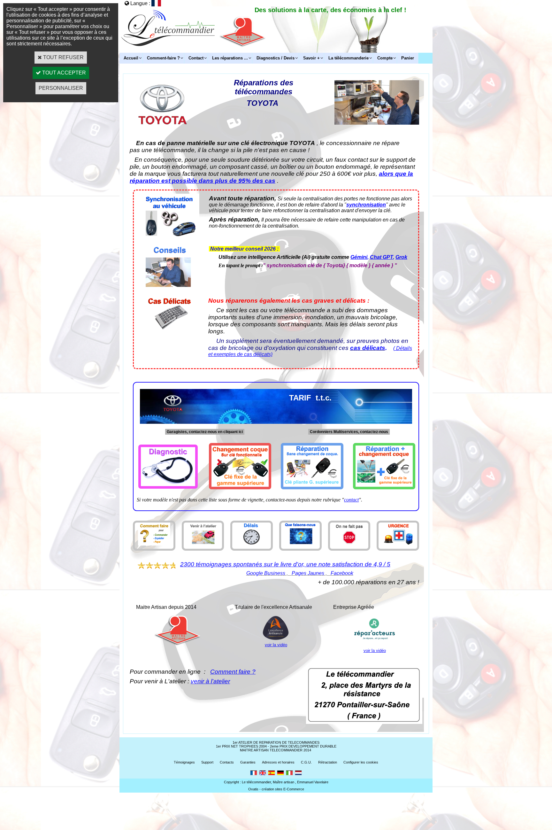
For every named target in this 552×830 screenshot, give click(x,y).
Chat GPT (381, 257)
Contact (195, 58)
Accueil (131, 58)
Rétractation (327, 762)
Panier (407, 58)
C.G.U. (306, 762)
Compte (385, 58)
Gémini (358, 257)
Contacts (227, 762)
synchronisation (366, 204)
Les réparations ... (230, 58)
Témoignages (184, 762)
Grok (401, 257)
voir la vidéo (276, 644)
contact (351, 499)
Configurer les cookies (360, 762)
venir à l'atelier (210, 681)
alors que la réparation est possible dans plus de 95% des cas (271, 177)
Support (207, 762)
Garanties (248, 762)
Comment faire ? (233, 671)
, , (299, 573)
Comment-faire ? (163, 58)
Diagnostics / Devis (276, 58)
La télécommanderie (348, 58)
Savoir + (311, 58)
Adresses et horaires (278, 762)
